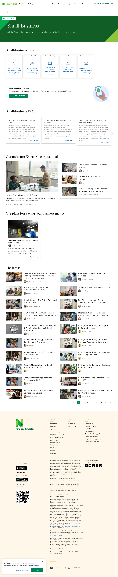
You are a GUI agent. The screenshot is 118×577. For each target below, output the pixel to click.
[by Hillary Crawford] (79, 290)
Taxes (84, 4)
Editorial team (55, 445)
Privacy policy (89, 431)
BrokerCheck (66, 528)
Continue (36, 570)
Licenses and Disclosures (72, 480)
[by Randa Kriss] (80, 170)
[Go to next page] (109, 402)
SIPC (77, 520)
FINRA (74, 520)
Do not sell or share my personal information (93, 440)
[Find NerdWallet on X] (86, 466)
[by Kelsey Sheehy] (25, 318)
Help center (71, 423)
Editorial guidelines (56, 437)
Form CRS (72, 523)
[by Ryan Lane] (79, 331)
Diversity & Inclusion (57, 434)
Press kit (53, 450)
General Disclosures (72, 526)
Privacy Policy (61, 525)
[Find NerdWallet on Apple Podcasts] (97, 466)
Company (53, 423)
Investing (67, 4)
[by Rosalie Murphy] (80, 182)
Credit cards (22, 4)
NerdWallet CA (76, 568)
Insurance (48, 4)
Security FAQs (72, 426)
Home (36, 4)
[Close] (43, 561)
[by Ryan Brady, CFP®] (25, 281)
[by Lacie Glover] (79, 306)
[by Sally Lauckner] (25, 358)
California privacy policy (93, 434)
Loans (41, 4)
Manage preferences (21, 570)
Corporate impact (56, 432)
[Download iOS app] (21, 468)
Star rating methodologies (55, 441)
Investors (53, 453)
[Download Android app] (22, 480)
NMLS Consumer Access (57, 480)
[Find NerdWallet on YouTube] (90, 466)
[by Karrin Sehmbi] (79, 279)
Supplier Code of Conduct (90, 427)
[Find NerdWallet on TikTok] (100, 466)
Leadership (54, 426)
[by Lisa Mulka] (79, 396)
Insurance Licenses (55, 492)
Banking (30, 4)
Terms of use (89, 423)
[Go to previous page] (74, 402)
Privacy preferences (91, 436)
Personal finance (57, 4)
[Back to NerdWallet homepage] (7, 12)
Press (52, 447)
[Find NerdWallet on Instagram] (93, 466)
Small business (76, 4)
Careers (53, 429)
